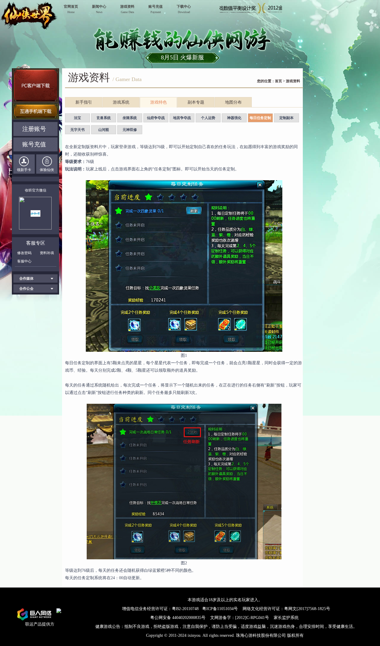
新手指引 (83, 102)
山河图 (103, 130)
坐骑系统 (130, 118)
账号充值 (34, 144)
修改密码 (24, 253)
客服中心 (24, 261)
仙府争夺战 (156, 118)
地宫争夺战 (182, 118)
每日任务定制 (260, 118)
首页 (278, 81)
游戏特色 (158, 102)
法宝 (77, 118)
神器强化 (234, 118)
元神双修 (130, 130)
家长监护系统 (286, 617)
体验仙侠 (47, 170)
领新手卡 (24, 170)
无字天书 (77, 130)
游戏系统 (121, 102)
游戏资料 (293, 81)
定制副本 (286, 118)
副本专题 (196, 102)
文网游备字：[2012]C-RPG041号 (240, 617)
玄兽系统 (103, 118)
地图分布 (233, 102)
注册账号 (34, 129)
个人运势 (208, 118)
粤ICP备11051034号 (220, 609)
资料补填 (47, 253)
